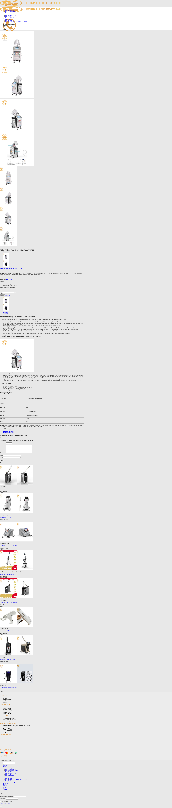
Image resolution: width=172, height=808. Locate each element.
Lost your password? (5, 803)
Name (1, 455)
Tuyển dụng (5, 702)
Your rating (3, 443)
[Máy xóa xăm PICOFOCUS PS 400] (16, 654)
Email (1, 457)
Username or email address (7, 796)
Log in (10, 801)
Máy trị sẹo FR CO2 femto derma (7, 574)
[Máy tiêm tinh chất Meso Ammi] (16, 626)
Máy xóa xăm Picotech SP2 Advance (8, 602)
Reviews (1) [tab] (5, 313)
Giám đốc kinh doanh (7, 699)
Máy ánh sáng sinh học (10, 15)
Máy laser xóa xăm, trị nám (11, 12)
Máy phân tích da (9, 23)
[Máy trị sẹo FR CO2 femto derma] (16, 569)
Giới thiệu (5, 28)
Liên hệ (4, 29)
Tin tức (4, 26)
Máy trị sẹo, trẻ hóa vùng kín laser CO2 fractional (16, 21)
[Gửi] (3, 18)
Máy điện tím (8, 20)
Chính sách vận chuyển (7, 711)
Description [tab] (5, 312)
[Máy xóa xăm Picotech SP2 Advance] (16, 598)
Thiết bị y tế (5, 25)
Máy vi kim (8, 19)
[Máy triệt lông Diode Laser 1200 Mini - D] (16, 541)
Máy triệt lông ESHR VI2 (5, 517)
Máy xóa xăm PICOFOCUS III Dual (8, 489)
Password (2, 798)
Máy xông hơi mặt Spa (10, 11)
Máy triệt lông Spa (9, 10)
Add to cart (3, 293)
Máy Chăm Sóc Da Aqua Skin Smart (8, 687)
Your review (3, 453)
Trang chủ (5, 7)
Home (1, 247)
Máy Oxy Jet (8, 16)
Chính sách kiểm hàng (7, 713)
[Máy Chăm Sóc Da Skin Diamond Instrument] (6, 259)
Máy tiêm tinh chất (9, 18)
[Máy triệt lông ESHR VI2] (16, 512)
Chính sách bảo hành (7, 708)
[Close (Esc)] (0, 806)
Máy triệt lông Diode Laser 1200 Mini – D (9, 545)
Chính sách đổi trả (6, 712)
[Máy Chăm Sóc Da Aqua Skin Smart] (6, 266)
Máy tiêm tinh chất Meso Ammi (7, 631)
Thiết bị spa (5, 9)
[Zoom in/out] (1, 806)
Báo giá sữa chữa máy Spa (9, 24)
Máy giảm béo (8, 14)
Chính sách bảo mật (7, 709)
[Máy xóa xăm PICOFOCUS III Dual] (16, 484)
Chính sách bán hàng (7, 707)
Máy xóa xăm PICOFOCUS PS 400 (8, 659)
